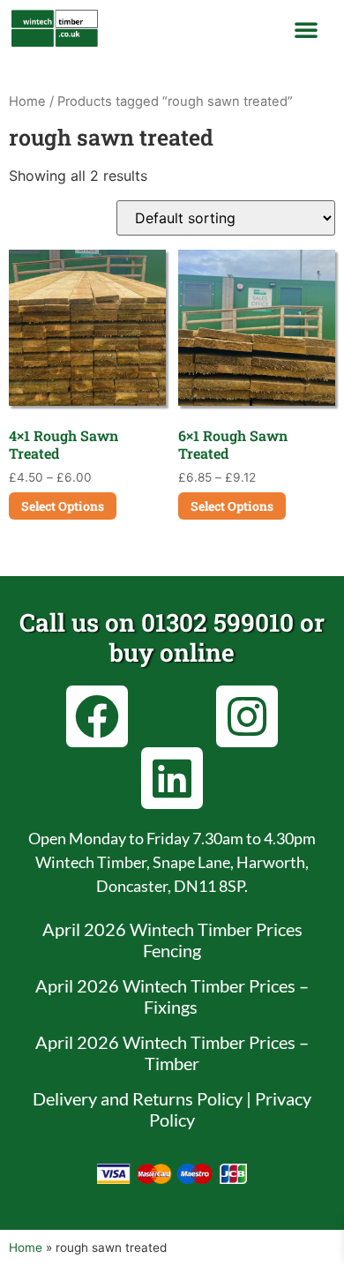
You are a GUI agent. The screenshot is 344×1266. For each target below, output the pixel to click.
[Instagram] (247, 716)
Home (27, 101)
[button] (306, 29)
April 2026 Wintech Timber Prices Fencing (172, 939)
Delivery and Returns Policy (138, 1098)
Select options (62, 506)
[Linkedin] (172, 778)
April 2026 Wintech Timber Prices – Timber (172, 1052)
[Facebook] (97, 716)
